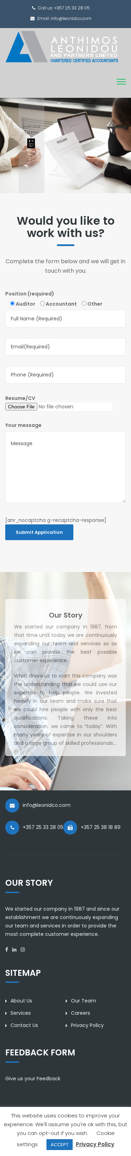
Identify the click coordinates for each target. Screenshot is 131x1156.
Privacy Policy (87, 1025)
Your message (23, 425)
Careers (80, 1012)
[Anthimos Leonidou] (61, 46)
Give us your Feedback (32, 1078)
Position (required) (29, 293)
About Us (21, 1000)
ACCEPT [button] (59, 1144)
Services (20, 1012)
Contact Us (24, 1025)
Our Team (83, 1000)
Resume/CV (20, 398)
